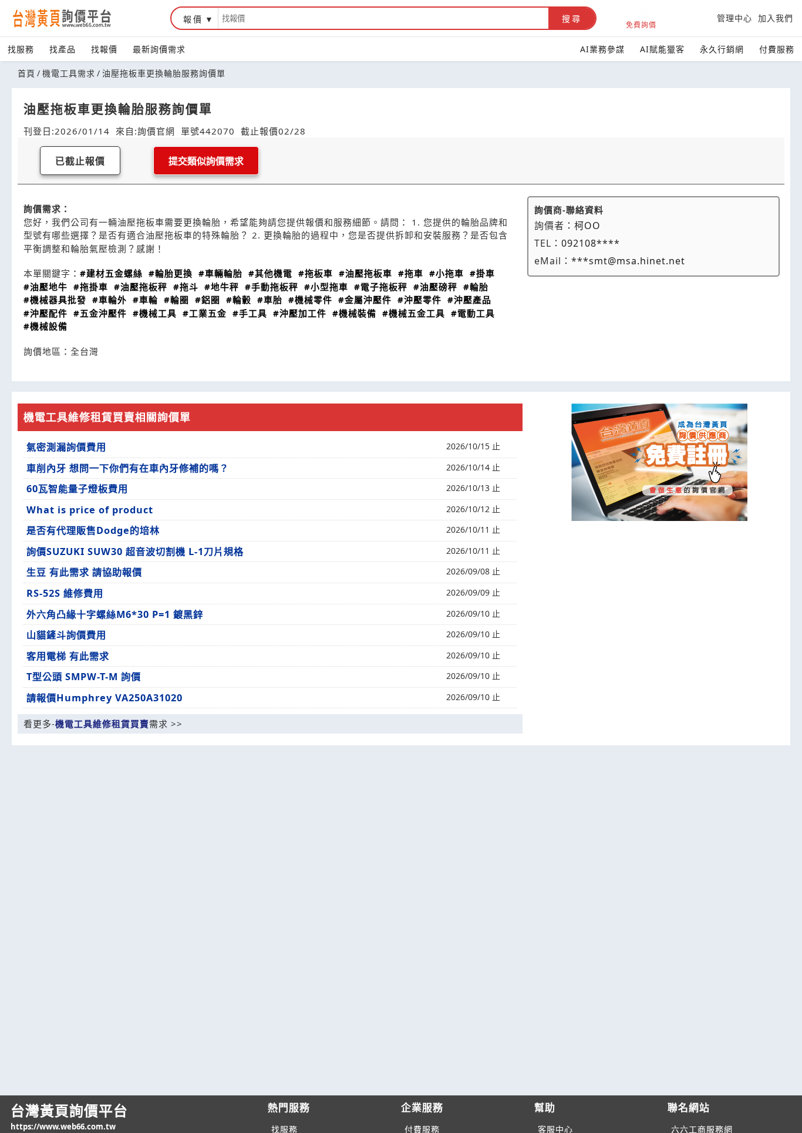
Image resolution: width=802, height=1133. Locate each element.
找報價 (104, 49)
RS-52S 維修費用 (64, 593)
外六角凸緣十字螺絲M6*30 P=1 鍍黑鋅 (114, 614)
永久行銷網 (722, 49)
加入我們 (775, 17)
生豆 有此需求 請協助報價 (84, 572)
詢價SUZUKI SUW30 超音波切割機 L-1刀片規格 (135, 551)
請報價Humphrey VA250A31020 (104, 697)
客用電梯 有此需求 (67, 656)
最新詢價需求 (159, 49)
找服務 (21, 49)
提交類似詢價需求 (206, 161)
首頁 (26, 73)
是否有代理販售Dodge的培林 (93, 530)
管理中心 (734, 17)
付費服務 (776, 49)
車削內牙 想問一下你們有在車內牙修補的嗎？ (127, 468)
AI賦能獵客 (662, 49)
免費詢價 (641, 24)
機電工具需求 (68, 73)
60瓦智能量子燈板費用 (77, 488)
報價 (193, 19)
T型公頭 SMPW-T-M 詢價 (83, 676)
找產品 (62, 49)
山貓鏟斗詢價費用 (66, 634)
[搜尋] (383, 18)
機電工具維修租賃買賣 (102, 723)
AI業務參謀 (602, 49)
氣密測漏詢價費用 (66, 447)
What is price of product (89, 509)
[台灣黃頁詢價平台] (73, 18)
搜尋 (572, 18)
